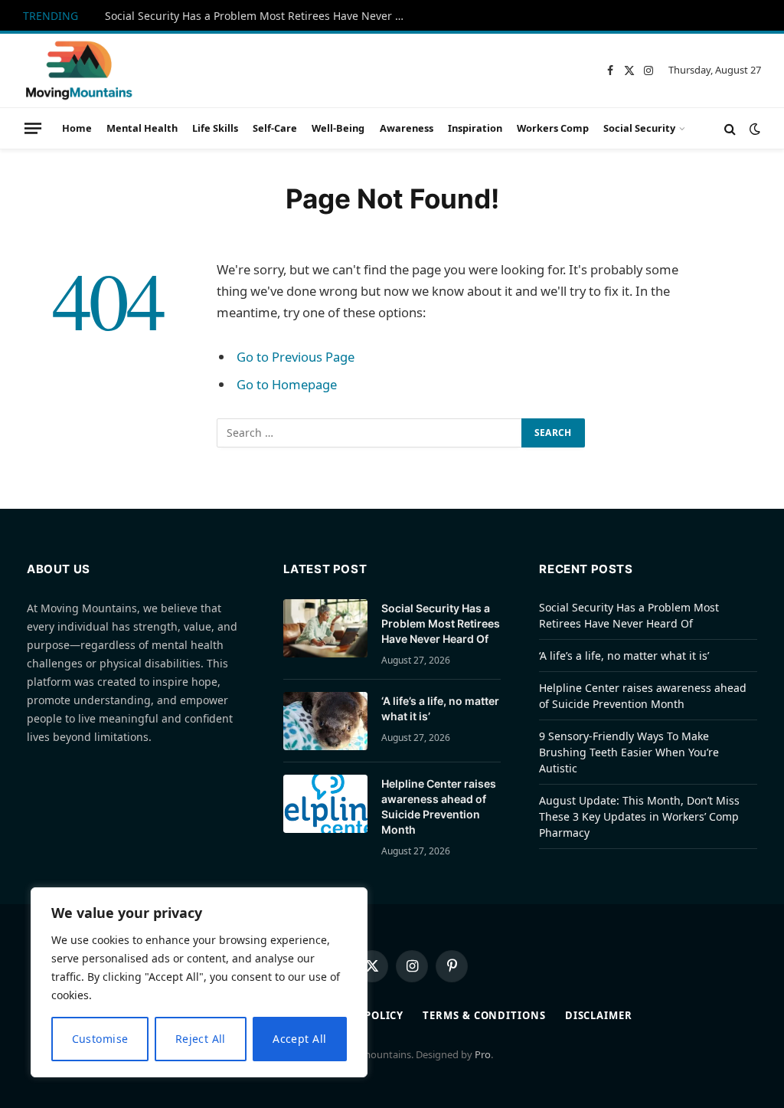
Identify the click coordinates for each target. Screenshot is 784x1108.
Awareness (406, 128)
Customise (100, 1038)
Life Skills (215, 128)
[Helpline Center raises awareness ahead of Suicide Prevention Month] (325, 804)
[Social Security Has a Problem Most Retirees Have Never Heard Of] (325, 628)
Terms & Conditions (484, 1015)
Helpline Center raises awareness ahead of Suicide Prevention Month (438, 806)
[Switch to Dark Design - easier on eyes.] (753, 129)
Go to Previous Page (295, 357)
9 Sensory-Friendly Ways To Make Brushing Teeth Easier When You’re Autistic (629, 752)
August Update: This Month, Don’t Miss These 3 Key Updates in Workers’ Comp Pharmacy (639, 816)
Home (77, 128)
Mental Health (142, 128)
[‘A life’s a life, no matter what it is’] (325, 721)
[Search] (730, 128)
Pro (483, 1054)
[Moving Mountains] (78, 70)
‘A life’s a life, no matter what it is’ (440, 708)
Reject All (200, 1038)
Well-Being (338, 128)
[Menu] (32, 128)
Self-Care (275, 128)
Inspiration (475, 128)
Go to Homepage (287, 384)
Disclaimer (598, 1015)
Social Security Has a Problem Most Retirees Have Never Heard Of (258, 16)
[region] (199, 982)
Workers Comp (553, 128)
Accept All (299, 1038)
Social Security (639, 128)
